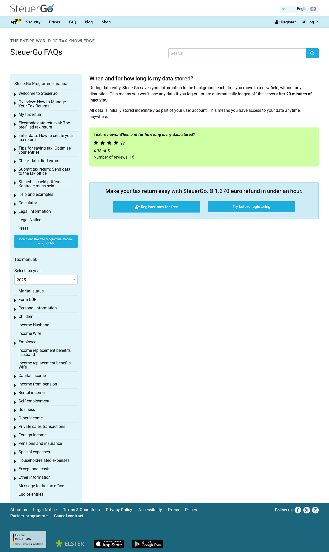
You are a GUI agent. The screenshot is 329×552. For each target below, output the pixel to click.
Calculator (28, 202)
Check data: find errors (39, 160)
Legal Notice (30, 219)
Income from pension (38, 384)
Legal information (35, 211)
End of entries (31, 494)
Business (27, 409)
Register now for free (159, 207)
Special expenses (34, 451)
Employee (27, 341)
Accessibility (150, 509)
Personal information (38, 308)
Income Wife (30, 333)
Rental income (31, 392)
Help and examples (36, 194)
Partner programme (29, 515)
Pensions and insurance (40, 443)
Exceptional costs (34, 468)
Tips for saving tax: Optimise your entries (45, 150)
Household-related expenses (44, 460)
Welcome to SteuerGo (38, 93)
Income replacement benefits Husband (45, 352)
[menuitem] (299, 9)
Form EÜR (27, 299)
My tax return (30, 114)
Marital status (31, 291)
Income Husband (34, 325)
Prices (54, 22)
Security (33, 22)
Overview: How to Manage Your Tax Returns (42, 103)
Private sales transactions (42, 426)
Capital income (32, 375)
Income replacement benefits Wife (45, 365)
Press (24, 228)
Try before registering (251, 206)
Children (26, 316)
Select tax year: (28, 270)
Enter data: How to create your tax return (46, 137)
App (14, 22)
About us (18, 509)
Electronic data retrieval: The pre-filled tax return (44, 125)
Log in (312, 22)
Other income (31, 418)
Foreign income (33, 435)
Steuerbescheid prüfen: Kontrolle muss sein (39, 183)
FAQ (72, 22)
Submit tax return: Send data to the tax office (44, 171)
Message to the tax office (41, 485)
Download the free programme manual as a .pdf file (45, 241)
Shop (106, 22)
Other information (35, 477)
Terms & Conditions (81, 509)
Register (288, 22)
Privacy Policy (119, 509)
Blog (89, 22)
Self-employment (34, 401)
